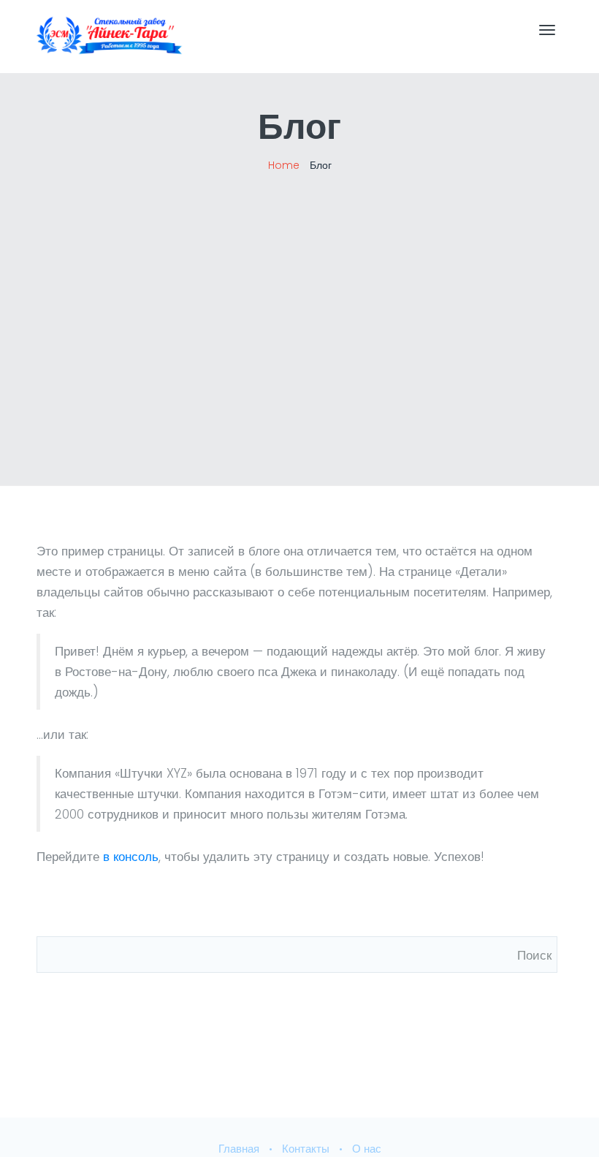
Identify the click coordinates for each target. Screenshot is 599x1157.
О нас (366, 1148)
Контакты (305, 1148)
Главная (238, 1148)
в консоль (131, 856)
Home (284, 165)
